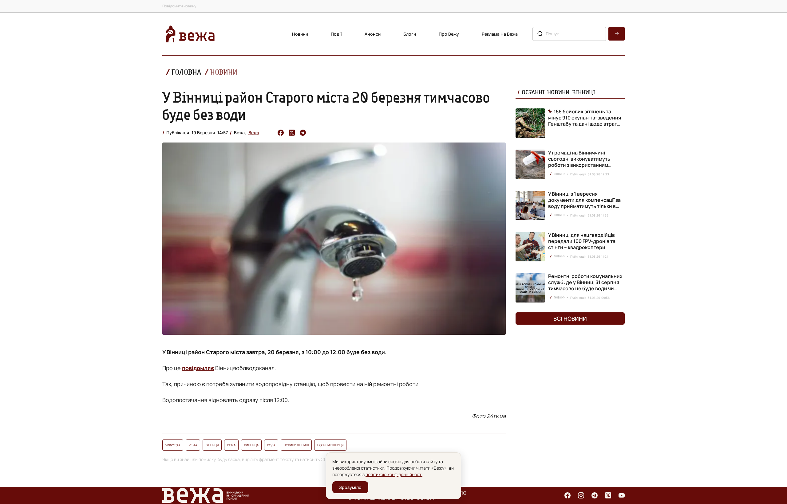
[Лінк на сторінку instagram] (581, 495)
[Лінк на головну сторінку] (190, 34)
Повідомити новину (179, 6)
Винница (251, 445)
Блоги (409, 34)
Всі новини (570, 318)
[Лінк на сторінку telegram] (594, 495)
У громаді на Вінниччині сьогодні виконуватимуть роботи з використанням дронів (579, 161)
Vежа (193, 445)
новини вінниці (296, 445)
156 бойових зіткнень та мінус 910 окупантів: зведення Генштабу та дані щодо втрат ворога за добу (584, 117)
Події (336, 34)
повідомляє (198, 368)
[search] (616, 34)
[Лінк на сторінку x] (608, 495)
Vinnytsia (172, 445)
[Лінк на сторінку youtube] (622, 495)
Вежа (253, 132)
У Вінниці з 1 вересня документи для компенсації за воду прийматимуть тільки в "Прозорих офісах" (584, 203)
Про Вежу (449, 34)
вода (271, 445)
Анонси (373, 34)
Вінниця (212, 445)
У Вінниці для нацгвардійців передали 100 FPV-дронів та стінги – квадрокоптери (581, 241)
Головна (186, 72)
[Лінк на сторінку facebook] (567, 495)
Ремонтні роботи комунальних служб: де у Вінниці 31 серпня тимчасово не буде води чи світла (585, 285)
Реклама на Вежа (500, 34)
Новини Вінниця (330, 445)
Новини (300, 34)
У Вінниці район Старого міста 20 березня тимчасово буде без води (326, 105)
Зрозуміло (350, 487)
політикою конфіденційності (394, 474)
